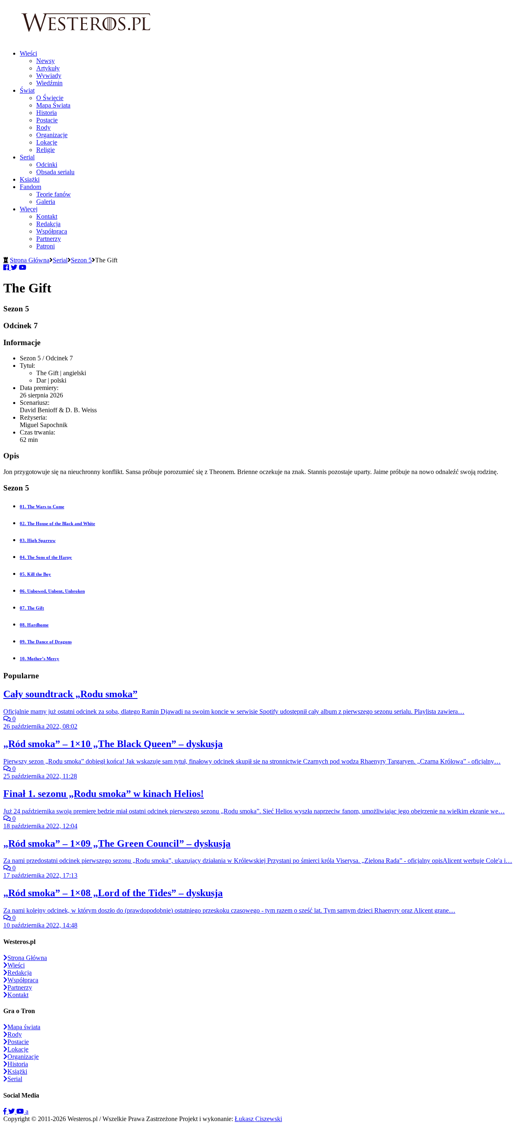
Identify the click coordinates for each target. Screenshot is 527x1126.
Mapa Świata (53, 105)
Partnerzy (48, 238)
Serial (27, 157)
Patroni (45, 246)
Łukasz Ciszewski (258, 1118)
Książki (30, 179)
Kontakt (46, 216)
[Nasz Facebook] (5, 1111)
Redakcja (48, 223)
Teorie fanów (53, 194)
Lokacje (46, 142)
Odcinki (46, 164)
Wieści (28, 53)
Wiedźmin (49, 82)
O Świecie (49, 97)
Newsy (45, 60)
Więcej (28, 209)
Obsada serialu (55, 171)
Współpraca (51, 231)
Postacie (47, 120)
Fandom (30, 186)
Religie (45, 149)
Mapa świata (23, 1026)
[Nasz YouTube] (21, 1111)
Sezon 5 (81, 260)
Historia (46, 112)
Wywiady (48, 75)
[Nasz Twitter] (12, 1111)
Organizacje (52, 134)
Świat (27, 90)
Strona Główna (29, 260)
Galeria (45, 201)
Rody (43, 127)
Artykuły (48, 68)
